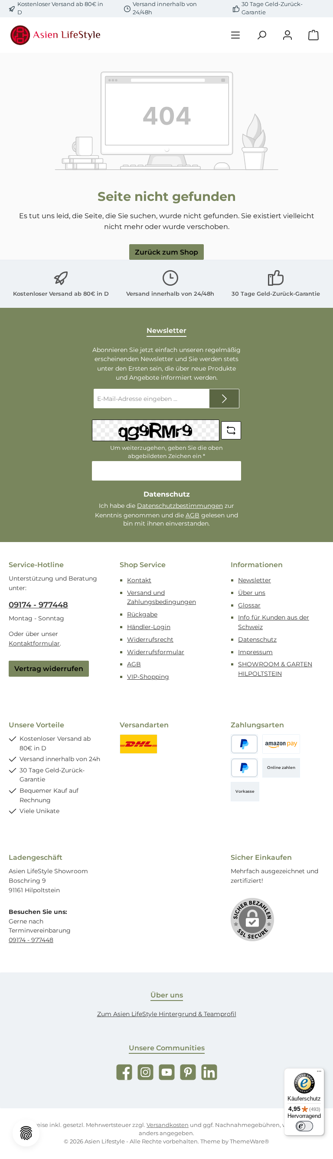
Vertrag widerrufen (48, 668)
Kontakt (139, 580)
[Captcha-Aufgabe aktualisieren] (231, 430)
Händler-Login (148, 627)
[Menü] (235, 35)
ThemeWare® (249, 1141)
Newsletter (254, 580)
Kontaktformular (34, 643)
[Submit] (224, 398)
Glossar (249, 605)
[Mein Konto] (287, 35)
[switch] (304, 1126)
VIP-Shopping (148, 677)
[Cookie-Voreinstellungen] (26, 1133)
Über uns (251, 593)
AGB (192, 515)
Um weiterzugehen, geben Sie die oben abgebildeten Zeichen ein (166, 452)
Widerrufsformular (155, 652)
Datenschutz (257, 639)
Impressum (255, 652)
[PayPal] (244, 744)
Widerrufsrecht (150, 639)
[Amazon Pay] (281, 744)
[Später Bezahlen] (244, 768)
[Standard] (138, 744)
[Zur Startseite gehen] (56, 35)
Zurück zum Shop (166, 252)
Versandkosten (168, 1125)
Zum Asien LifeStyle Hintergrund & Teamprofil (166, 1014)
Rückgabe (142, 614)
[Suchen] (261, 35)
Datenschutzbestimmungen (180, 506)
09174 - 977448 (38, 605)
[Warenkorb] (313, 35)
